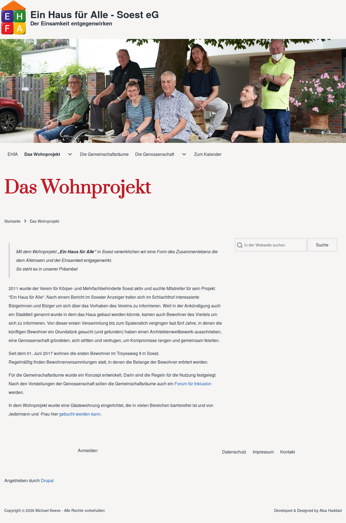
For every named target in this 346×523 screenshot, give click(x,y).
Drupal (47, 480)
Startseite (12, 221)
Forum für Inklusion (193, 383)
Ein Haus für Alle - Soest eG (94, 14)
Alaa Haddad (331, 510)
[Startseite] (13, 17)
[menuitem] (12, 154)
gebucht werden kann (80, 414)
